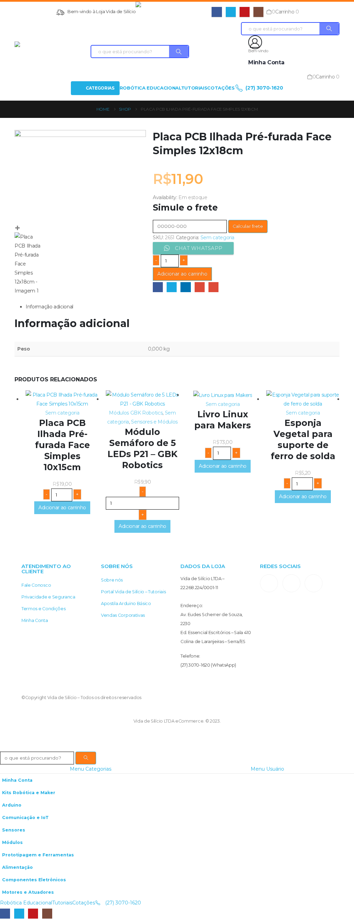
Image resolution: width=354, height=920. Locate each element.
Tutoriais (194, 88)
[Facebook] (217, 12)
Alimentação (17, 867)
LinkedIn (185, 287)
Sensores (13, 830)
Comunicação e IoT (25, 817)
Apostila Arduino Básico (126, 603)
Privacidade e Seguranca (48, 597)
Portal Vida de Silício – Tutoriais (133, 591)
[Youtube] (245, 12)
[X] (231, 12)
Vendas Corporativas (123, 615)
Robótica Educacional (150, 88)
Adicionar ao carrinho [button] (62, 507)
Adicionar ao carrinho (182, 274)
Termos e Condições (43, 608)
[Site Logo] (174, 12)
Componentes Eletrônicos (34, 879)
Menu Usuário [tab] (267, 769)
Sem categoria (217, 237)
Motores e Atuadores (28, 892)
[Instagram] (258, 12)
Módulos (12, 842)
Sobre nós (112, 580)
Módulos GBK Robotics (135, 413)
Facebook (158, 287)
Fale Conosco (36, 585)
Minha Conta (34, 620)
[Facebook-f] (291, 583)
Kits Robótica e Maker (28, 792)
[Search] (178, 51)
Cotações (220, 88)
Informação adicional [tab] (49, 307)
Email (213, 287)
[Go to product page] (62, 399)
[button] (4, 747)
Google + (200, 287)
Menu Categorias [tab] (90, 769)
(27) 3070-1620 (263, 88)
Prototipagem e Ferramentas (38, 854)
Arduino (11, 805)
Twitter (172, 287)
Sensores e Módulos (154, 422)
